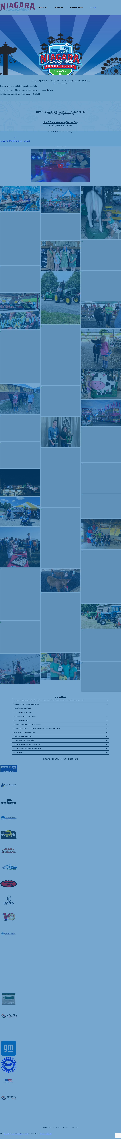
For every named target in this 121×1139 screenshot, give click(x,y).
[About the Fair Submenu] (48, 7)
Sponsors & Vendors (76, 7)
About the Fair (42, 7)
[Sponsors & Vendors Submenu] (84, 7)
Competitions (58, 7)
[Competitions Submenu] (64, 7)
